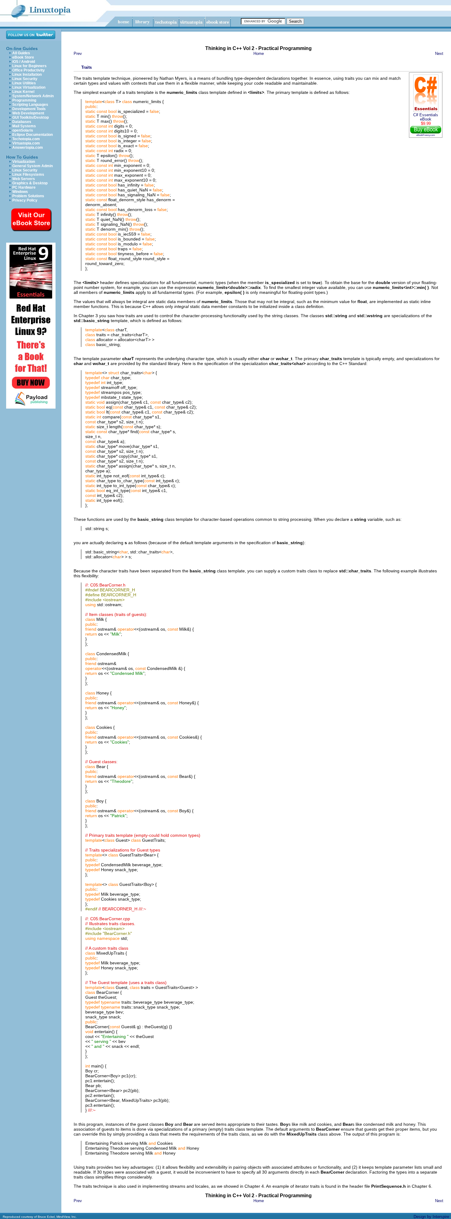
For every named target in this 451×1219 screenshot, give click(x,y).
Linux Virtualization (28, 87)
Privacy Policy (24, 200)
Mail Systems (24, 126)
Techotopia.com (26, 139)
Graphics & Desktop (30, 183)
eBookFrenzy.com (425, 135)
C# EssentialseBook (425, 117)
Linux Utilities (24, 83)
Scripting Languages (30, 104)
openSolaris (22, 130)
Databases (21, 122)
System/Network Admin (33, 96)
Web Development (28, 113)
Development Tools (29, 109)
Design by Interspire (431, 1216)
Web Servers (23, 179)
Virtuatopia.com (26, 143)
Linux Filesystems (28, 174)
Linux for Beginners (29, 66)
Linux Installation (27, 74)
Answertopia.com (27, 147)
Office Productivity (28, 70)
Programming (24, 100)
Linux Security (24, 79)
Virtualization (23, 162)
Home (258, 53)
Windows (20, 192)
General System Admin (32, 166)
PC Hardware (24, 187)
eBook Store (23, 57)
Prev (78, 53)
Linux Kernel (23, 92)
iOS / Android (23, 62)
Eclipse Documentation (32, 135)
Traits (86, 67)
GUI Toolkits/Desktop (30, 117)
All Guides (21, 53)
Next (439, 53)
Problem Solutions (28, 196)
